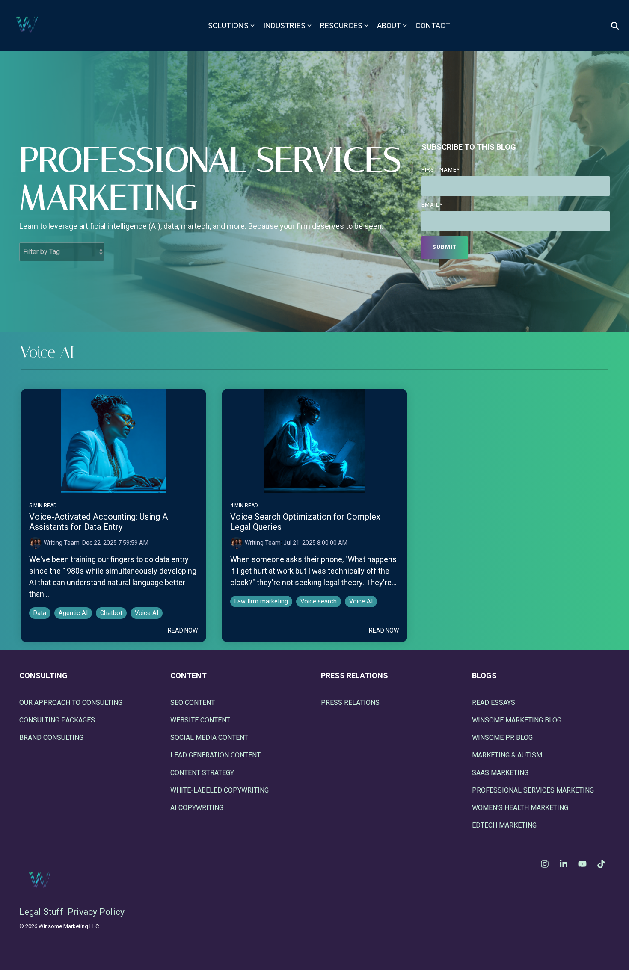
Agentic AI (73, 613)
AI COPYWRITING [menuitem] (196, 808)
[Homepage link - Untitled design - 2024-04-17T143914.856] (40, 897)
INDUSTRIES (284, 25)
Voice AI (146, 613)
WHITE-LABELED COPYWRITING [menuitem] (219, 790)
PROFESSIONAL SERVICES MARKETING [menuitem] (533, 790)
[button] (545, 864)
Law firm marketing (261, 601)
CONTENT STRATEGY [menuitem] (202, 773)
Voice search (318, 601)
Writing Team (62, 542)
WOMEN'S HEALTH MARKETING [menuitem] (520, 808)
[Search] (614, 26)
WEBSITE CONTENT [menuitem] (200, 720)
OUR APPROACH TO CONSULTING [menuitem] (70, 702)
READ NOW (183, 630)
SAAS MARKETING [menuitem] (500, 773)
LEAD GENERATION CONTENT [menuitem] (215, 755)
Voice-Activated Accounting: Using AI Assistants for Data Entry (99, 522)
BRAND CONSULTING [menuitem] (51, 737)
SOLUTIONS (228, 25)
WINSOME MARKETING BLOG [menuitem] (516, 720)
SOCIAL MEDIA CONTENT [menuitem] (209, 737)
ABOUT (389, 25)
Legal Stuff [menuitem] (41, 912)
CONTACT (432, 25)
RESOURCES (341, 25)
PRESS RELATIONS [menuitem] (350, 702)
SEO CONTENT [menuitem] (192, 702)
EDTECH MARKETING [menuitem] (504, 825)
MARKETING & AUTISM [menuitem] (507, 755)
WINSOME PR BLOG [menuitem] (502, 737)
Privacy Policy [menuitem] (96, 912)
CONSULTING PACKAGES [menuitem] (57, 720)
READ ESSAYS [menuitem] (493, 702)
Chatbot (111, 613)
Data (39, 613)
